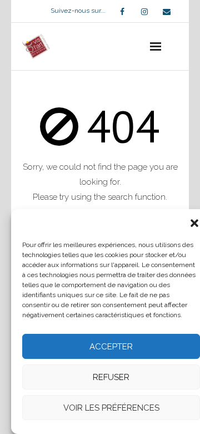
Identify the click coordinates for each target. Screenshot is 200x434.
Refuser (111, 377)
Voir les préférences (111, 408)
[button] (194, 223)
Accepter (111, 347)
